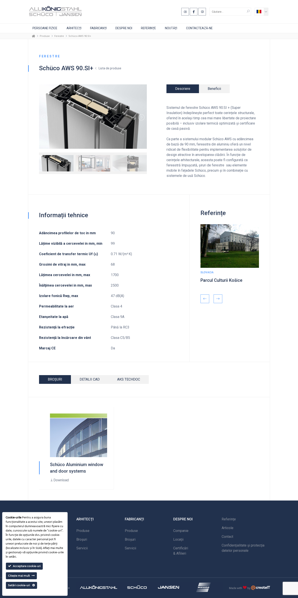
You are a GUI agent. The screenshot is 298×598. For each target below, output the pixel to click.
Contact (227, 537)
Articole (227, 528)
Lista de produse (110, 68)
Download (61, 480)
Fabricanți (98, 28)
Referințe (148, 28)
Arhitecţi (74, 28)
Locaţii (178, 539)
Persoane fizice (45, 28)
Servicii (82, 548)
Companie (180, 531)
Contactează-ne (199, 28)
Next (218, 298)
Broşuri (81, 539)
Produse (45, 36)
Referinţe (229, 519)
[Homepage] (33, 36)
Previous (204, 298)
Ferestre (59, 36)
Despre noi (123, 28)
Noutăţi (171, 28)
